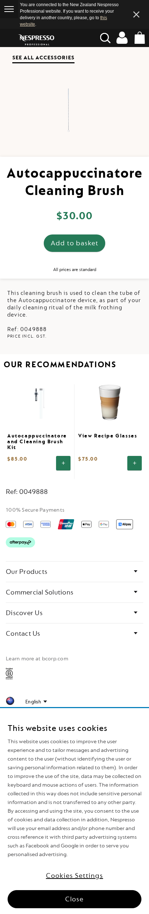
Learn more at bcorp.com (37, 658)
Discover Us (24, 613)
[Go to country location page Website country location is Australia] (10, 702)
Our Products (26, 571)
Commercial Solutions (39, 592)
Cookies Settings (74, 875)
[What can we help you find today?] (105, 38)
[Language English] (36, 702)
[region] (74, 811)
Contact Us (23, 633)
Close (74, 899)
